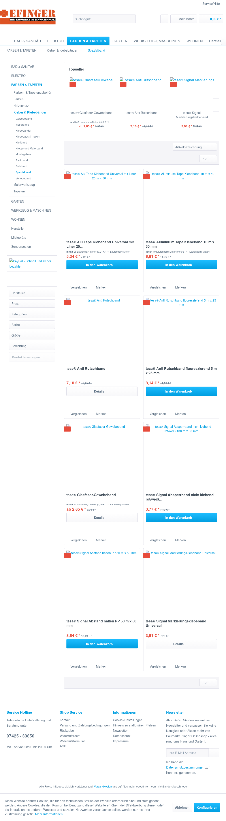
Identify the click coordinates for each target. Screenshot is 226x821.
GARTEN (17, 201)
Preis (15, 303)
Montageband (24, 154)
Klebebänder (23, 130)
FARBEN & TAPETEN (26, 84)
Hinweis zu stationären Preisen (134, 725)
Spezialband (23, 172)
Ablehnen (182, 807)
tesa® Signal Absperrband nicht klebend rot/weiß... (180, 497)
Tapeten (19, 191)
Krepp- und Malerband (29, 148)
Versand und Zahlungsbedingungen (85, 725)
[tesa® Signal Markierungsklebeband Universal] (192, 92)
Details (99, 391)
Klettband (21, 142)
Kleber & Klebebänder (29, 112)
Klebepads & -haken (28, 136)
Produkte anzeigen (26, 357)
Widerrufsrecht (70, 736)
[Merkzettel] (164, 19)
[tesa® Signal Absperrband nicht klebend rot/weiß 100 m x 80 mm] (181, 455)
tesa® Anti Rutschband (142, 112)
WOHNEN (18, 219)
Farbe (15, 324)
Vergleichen (78, 287)
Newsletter (120, 730)
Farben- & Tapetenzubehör (32, 92)
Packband (22, 160)
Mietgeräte (18, 237)
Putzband (21, 166)
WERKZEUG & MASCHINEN (31, 210)
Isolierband (22, 124)
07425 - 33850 (20, 736)
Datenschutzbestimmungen (185, 767)
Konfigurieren (207, 807)
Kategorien (19, 314)
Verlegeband (23, 178)
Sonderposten (21, 246)
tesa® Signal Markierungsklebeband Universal (192, 114)
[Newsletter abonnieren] (214, 752)
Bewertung (18, 346)
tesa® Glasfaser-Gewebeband (91, 112)
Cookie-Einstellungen (128, 720)
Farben (18, 99)
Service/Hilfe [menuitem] (211, 3)
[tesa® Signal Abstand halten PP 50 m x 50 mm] (102, 581)
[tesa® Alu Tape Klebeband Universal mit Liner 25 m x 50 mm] (102, 202)
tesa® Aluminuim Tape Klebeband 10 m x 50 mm (180, 244)
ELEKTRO (18, 75)
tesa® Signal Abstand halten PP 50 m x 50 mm (101, 623)
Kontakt (65, 720)
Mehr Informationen (49, 814)
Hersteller (18, 228)
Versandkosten (103, 786)
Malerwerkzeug (24, 184)
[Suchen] (132, 19)
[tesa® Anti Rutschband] (141, 92)
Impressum (121, 741)
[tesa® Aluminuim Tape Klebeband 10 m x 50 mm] (181, 202)
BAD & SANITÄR (22, 66)
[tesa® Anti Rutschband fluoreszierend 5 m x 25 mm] (181, 329)
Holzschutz (21, 105)
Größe (16, 335)
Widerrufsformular (72, 741)
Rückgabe (67, 730)
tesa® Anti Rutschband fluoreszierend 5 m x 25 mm (181, 370)
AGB (63, 746)
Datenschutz (121, 736)
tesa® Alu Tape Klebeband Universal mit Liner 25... (100, 244)
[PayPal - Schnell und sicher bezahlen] (32, 263)
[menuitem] (104, 19)
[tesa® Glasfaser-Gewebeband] (91, 92)
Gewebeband (24, 118)
